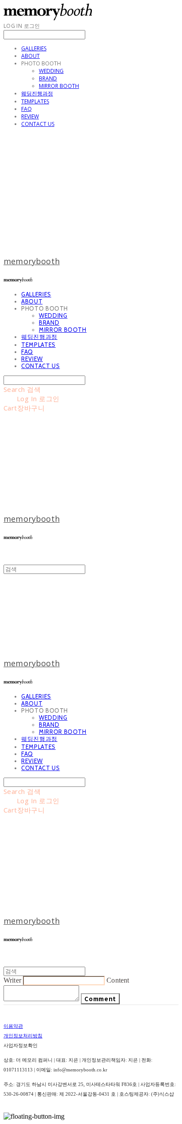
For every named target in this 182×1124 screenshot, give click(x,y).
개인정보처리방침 (23, 1035)
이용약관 (13, 1026)
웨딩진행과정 (37, 93)
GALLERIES (33, 48)
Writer (12, 980)
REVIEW (30, 116)
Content (117, 980)
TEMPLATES (35, 101)
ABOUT (30, 56)
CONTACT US (37, 124)
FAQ (26, 109)
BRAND (48, 78)
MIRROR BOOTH (59, 86)
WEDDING (51, 71)
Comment (100, 999)
